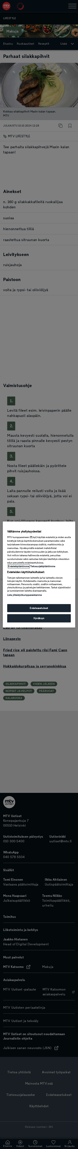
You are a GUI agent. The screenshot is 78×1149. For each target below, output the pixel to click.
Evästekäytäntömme (18, 566)
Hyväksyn (39, 618)
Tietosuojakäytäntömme (42, 566)
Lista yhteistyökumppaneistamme (24, 595)
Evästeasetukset (39, 608)
